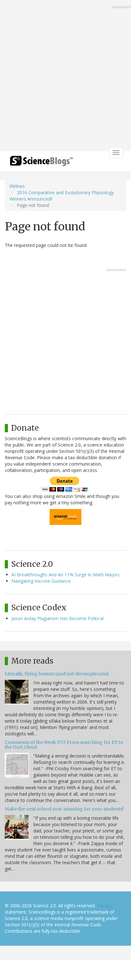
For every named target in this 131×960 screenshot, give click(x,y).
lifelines (17, 186)
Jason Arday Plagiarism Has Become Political (57, 618)
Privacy (104, 906)
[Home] (41, 163)
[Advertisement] (65, 76)
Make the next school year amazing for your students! (64, 809)
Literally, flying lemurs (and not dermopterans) (57, 674)
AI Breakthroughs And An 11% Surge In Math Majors (65, 575)
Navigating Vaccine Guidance (41, 581)
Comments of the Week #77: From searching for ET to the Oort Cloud (64, 744)
